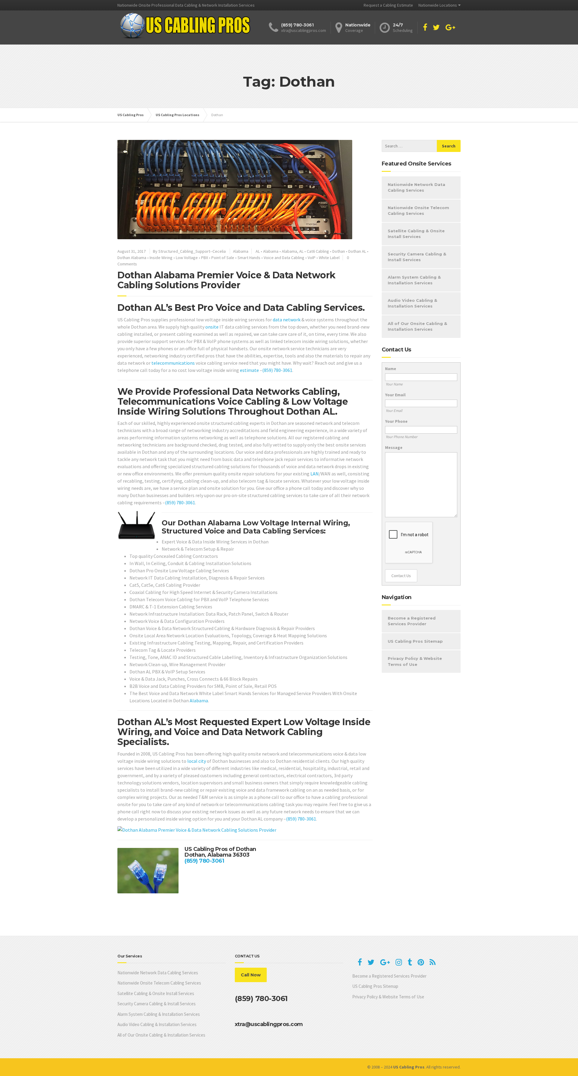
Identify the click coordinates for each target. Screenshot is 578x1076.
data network (286, 320)
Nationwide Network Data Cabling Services (416, 187)
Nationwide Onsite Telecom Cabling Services (418, 210)
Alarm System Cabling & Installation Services (414, 280)
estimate (249, 370)
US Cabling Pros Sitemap (415, 641)
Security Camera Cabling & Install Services (417, 257)
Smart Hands (249, 257)
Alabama (240, 251)
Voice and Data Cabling (284, 257)
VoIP (311, 257)
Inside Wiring (161, 257)
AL (258, 251)
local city (196, 761)
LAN (314, 474)
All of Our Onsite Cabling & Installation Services (417, 326)
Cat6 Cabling (318, 251)
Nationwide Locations (437, 5)
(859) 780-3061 (277, 370)
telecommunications (173, 363)
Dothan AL (357, 251)
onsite (212, 327)
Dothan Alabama (131, 257)
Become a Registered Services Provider (412, 621)
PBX (204, 257)
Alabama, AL (292, 251)
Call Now (251, 975)
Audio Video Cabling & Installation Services (412, 303)
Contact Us (401, 575)
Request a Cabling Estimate (388, 5)
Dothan (338, 251)
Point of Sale (222, 257)
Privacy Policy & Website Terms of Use (415, 661)
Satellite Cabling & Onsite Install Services (416, 233)
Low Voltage (187, 257)
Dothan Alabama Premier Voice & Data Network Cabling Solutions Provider (226, 280)
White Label (329, 257)
